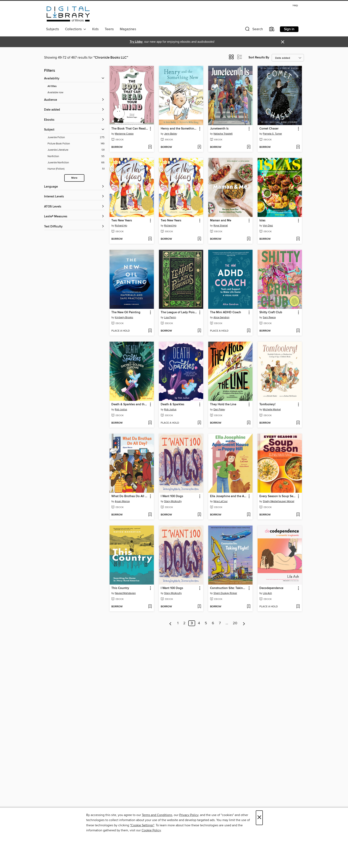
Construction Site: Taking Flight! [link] (228, 588)
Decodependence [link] (271, 588)
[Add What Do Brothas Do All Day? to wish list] (149, 514)
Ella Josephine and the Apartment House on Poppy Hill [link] (228, 496)
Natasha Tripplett (223, 133)
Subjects (52, 29)
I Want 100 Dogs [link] (172, 496)
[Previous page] (170, 623)
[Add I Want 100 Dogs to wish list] (199, 514)
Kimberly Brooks (124, 317)
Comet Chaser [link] (269, 129)
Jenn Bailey (170, 133)
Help (295, 5)
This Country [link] (120, 588)
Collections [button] (74, 29)
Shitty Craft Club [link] (270, 312)
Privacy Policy (188, 815)
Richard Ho (121, 225)
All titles (52, 86)
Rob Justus (121, 409)
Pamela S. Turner (272, 133)
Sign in (289, 29)
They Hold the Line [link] (223, 404)
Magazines (128, 29)
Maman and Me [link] (220, 220)
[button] (253, 30)
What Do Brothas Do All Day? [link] (129, 496)
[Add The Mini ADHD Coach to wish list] (248, 331)
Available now (55, 92)
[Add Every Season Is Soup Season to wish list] (297, 514)
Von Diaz (268, 225)
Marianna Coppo (124, 133)
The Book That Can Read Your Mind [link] (129, 129)
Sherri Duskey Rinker (225, 593)
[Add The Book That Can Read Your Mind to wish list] (149, 147)
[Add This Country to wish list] (149, 606)
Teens (109, 29)
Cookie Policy (151, 830)
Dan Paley (219, 409)
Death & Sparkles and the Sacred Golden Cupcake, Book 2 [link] (129, 404)
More (74, 178)
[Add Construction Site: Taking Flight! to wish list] (248, 606)
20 (235, 623)
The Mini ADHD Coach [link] (225, 312)
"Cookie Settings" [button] (142, 825)
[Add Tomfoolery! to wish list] (297, 423)
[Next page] (244, 623)
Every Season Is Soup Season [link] (277, 496)
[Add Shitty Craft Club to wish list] (297, 331)
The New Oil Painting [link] (125, 312)
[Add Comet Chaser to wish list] (297, 147)
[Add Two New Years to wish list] (149, 239)
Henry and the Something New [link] (179, 129)
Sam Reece (269, 317)
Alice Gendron (221, 317)
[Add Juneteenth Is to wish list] (248, 147)
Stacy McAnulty (173, 501)
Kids (95, 29)
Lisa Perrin (170, 317)
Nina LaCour (220, 501)
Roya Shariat (220, 225)
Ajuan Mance (122, 501)
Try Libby (136, 42)
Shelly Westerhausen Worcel (278, 501)
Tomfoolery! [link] (267, 404)
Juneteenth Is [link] (219, 129)
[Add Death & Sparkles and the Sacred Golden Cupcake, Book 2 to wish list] (149, 423)
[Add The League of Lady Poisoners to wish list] (199, 331)
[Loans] (272, 30)
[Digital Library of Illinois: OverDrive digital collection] (68, 14)
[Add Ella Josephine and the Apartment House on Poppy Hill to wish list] (248, 514)
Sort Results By (259, 57)
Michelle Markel (272, 409)
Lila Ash (267, 593)
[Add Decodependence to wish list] (297, 606)
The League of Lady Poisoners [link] (179, 312)
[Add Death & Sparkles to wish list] (199, 423)
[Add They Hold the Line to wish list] (248, 423)
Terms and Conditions (157, 815)
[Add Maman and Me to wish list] (248, 239)
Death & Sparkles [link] (172, 404)
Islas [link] (262, 220)
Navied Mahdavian (125, 593)
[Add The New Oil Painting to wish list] (149, 331)
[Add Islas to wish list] (297, 239)
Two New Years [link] (121, 220)
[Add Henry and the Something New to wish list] (199, 147)
